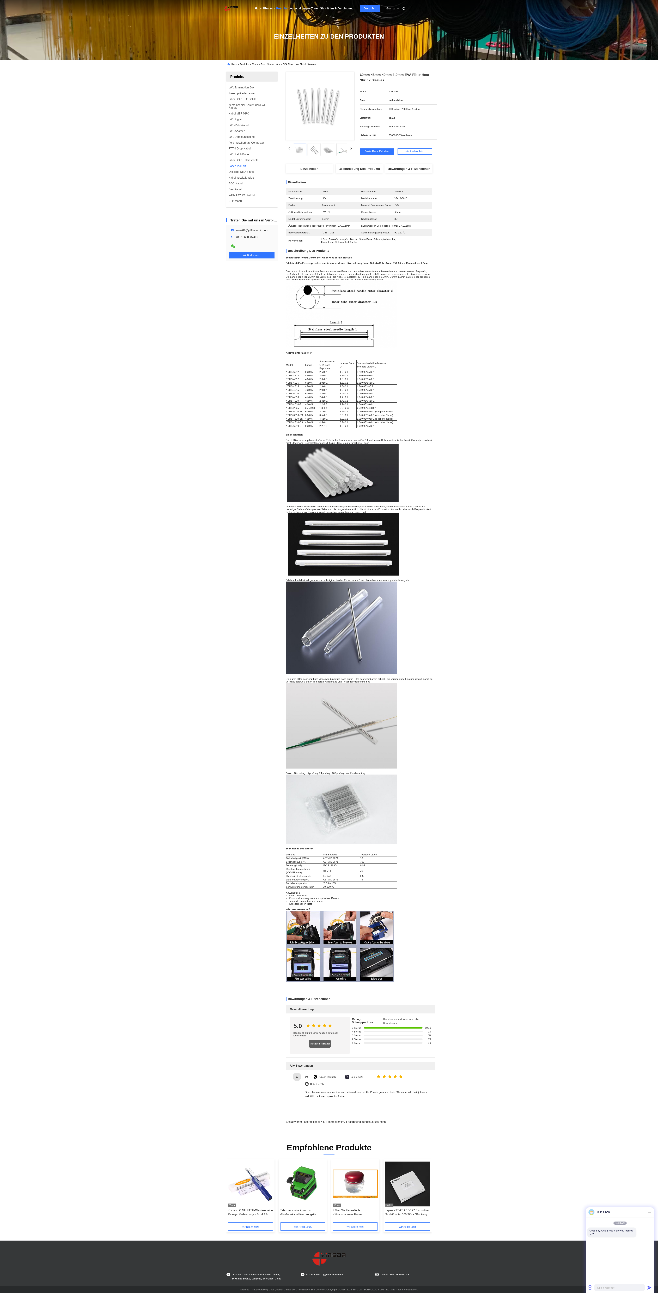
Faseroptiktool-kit (313, 1121)
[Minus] (649, 1212)
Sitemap (244, 1289)
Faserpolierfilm (335, 1121)
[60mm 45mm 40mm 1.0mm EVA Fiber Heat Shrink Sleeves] (320, 106)
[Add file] (590, 1287)
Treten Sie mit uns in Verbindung (332, 8)
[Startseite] (231, 8)
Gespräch (370, 8)
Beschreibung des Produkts (359, 169)
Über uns (269, 8)
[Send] (649, 1287)
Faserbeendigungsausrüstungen (366, 1121)
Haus (258, 8)
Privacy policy (259, 1289)
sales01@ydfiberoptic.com (252, 230)
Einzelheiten (309, 169)
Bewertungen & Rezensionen (409, 169)
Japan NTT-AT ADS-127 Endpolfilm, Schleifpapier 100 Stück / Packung (407, 1212)
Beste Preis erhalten (376, 151)
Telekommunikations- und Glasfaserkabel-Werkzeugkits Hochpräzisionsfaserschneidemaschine (302, 1213)
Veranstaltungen (299, 8)
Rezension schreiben (320, 1043)
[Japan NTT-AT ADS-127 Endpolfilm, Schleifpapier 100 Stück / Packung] (407, 1184)
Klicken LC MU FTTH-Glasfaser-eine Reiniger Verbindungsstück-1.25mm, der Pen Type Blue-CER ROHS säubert (250, 1213)
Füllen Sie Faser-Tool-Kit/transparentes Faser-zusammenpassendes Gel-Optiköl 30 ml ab (355, 1213)
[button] (232, 1192)
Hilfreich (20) (317, 1084)
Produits (281, 8)
